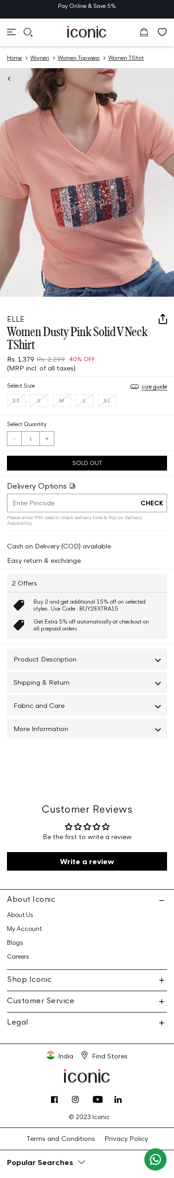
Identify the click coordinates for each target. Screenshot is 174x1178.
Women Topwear (79, 57)
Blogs (15, 942)
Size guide (154, 386)
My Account (24, 928)
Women (39, 57)
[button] (11, 32)
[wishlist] (162, 32)
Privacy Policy (126, 1138)
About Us (20, 914)
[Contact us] (155, 1159)
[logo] (87, 31)
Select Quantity (26, 423)
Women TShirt (126, 57)
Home (14, 57)
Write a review (87, 861)
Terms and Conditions (60, 1138)
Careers (18, 956)
